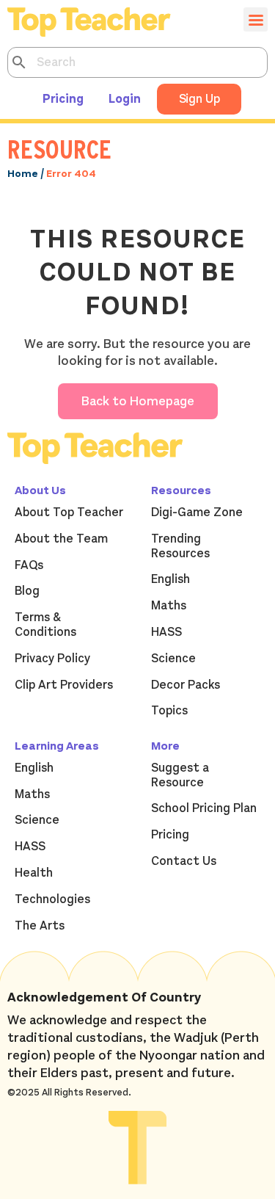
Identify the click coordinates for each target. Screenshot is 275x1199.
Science (173, 659)
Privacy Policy (52, 659)
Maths (168, 606)
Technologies (52, 899)
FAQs (29, 565)
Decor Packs (185, 685)
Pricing (63, 99)
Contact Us (183, 861)
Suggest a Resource (180, 775)
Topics (169, 711)
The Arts (40, 926)
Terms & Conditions (45, 624)
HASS (166, 632)
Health (34, 873)
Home (22, 174)
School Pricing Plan (204, 808)
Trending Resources (180, 546)
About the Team (61, 539)
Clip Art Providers (64, 685)
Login (125, 99)
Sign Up (199, 99)
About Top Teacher (69, 512)
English (170, 579)
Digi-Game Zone (197, 512)
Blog (27, 591)
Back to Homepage (137, 401)
